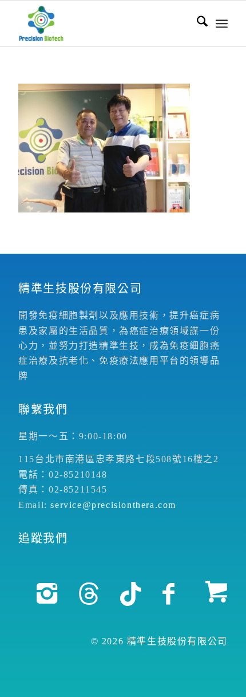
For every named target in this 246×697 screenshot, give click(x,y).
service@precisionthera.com (113, 505)
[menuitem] (196, 23)
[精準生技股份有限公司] (101, 23)
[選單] (222, 23)
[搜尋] (196, 23)
